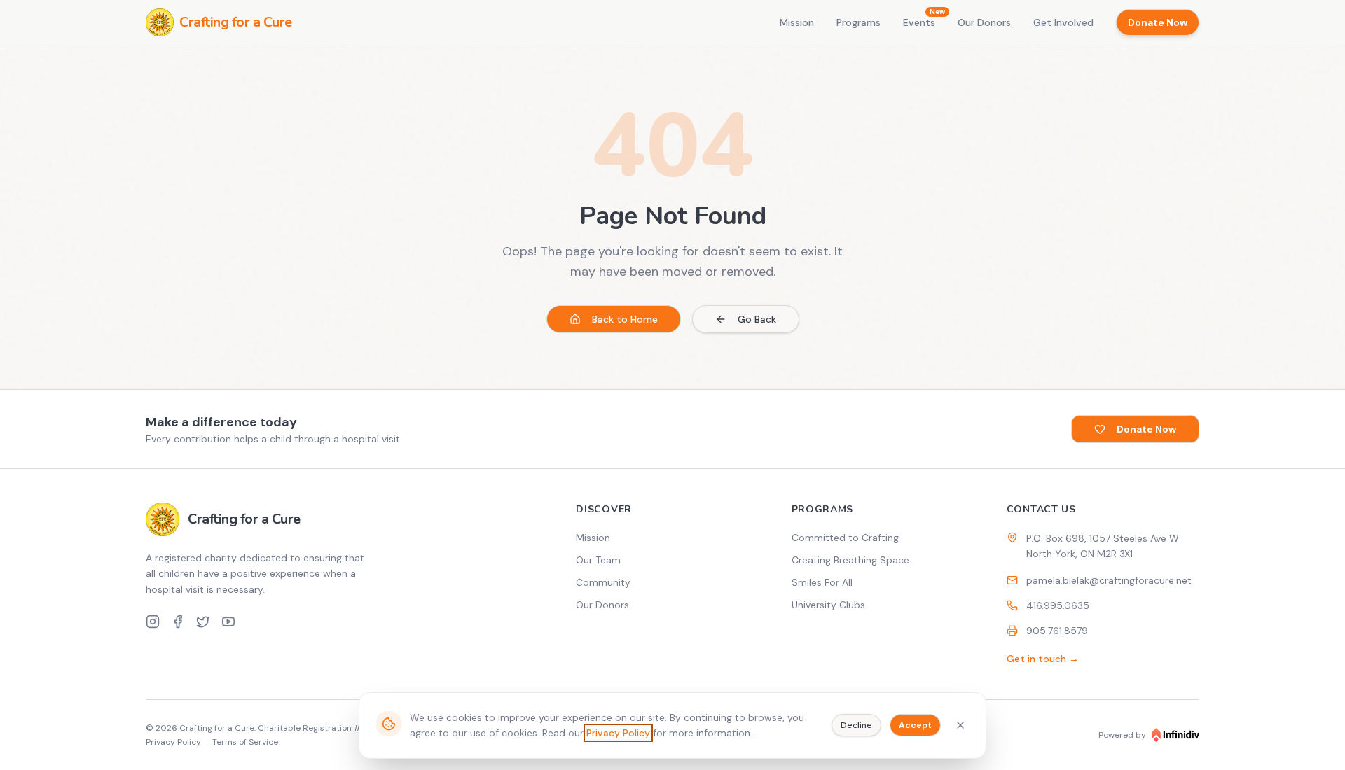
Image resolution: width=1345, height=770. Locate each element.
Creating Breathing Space (850, 560)
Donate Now (1157, 22)
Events (919, 22)
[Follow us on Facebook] (178, 622)
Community (603, 582)
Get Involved (1063, 22)
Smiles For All (822, 582)
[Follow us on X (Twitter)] (203, 622)
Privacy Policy (618, 733)
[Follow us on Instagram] (153, 622)
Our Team (598, 560)
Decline (856, 725)
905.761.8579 (1057, 630)
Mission (797, 22)
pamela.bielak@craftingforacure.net (1109, 580)
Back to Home (625, 319)
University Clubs (828, 604)
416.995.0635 (1057, 605)
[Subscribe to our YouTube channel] (228, 622)
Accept (915, 725)
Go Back (757, 319)
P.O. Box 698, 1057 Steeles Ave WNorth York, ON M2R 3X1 (1102, 546)
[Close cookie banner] (960, 725)
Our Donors (984, 22)
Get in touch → (1043, 658)
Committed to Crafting (845, 537)
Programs (858, 22)
